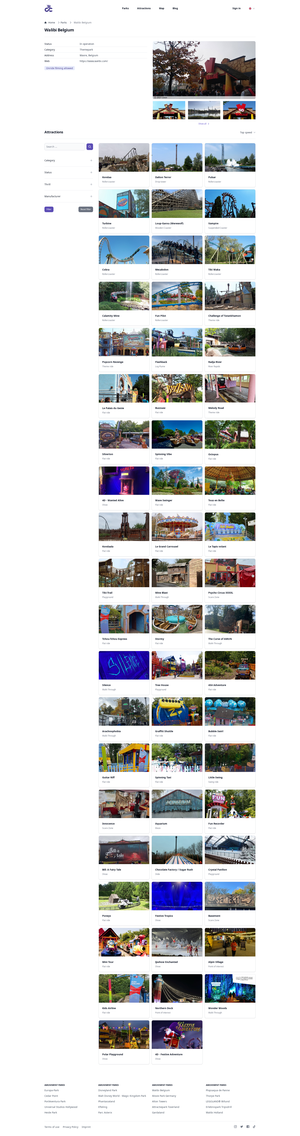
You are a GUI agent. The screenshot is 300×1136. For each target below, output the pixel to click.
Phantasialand (106, 1101)
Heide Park (50, 1112)
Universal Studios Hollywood (60, 1107)
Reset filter (86, 209)
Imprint (86, 1127)
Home (51, 22)
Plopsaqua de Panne (218, 1090)
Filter (49, 209)
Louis (164, 97)
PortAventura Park (54, 1101)
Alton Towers (159, 1101)
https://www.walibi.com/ (94, 61)
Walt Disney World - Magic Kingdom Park (122, 1095)
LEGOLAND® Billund (218, 1101)
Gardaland (158, 1112)
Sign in (236, 8)
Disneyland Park (107, 1090)
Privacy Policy (70, 1127)
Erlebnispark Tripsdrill (219, 1107)
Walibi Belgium (161, 1090)
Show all (202, 123)
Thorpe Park (213, 1095)
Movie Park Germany (164, 1095)
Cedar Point (51, 1095)
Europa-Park (51, 1090)
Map (161, 8)
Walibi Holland (214, 1112)
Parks (125, 8)
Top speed (246, 132)
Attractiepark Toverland (165, 1107)
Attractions (144, 8)
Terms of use (51, 1127)
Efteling (102, 1107)
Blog (175, 8)
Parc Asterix (105, 1112)
